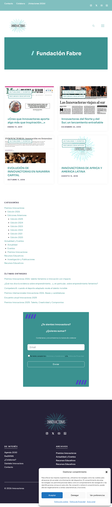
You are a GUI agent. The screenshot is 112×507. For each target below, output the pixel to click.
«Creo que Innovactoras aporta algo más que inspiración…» (28, 120)
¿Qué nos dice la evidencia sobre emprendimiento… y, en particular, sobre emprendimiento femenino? (51, 283)
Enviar (56, 364)
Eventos (11, 248)
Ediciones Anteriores (17, 215)
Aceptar (52, 495)
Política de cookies (61, 502)
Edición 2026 (14, 211)
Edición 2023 (17, 226)
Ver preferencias (97, 495)
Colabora (20, 3)
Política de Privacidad (78, 502)
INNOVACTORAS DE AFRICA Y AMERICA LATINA (81, 169)
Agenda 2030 (10, 452)
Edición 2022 (17, 230)
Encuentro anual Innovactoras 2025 (20, 297)
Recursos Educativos (20, 96)
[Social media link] (91, 5)
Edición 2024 (17, 222)
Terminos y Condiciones (56, 356)
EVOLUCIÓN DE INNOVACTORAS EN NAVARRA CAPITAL (29, 171)
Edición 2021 (16, 233)
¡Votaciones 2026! (36, 3)
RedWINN (9, 456)
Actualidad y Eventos (20, 92)
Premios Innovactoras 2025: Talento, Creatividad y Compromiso (34, 302)
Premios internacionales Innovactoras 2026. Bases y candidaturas (34, 293)
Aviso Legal (91, 502)
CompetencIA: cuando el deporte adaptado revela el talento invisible (35, 288)
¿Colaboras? (10, 460)
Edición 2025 (17, 219)
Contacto (8, 3)
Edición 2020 (17, 237)
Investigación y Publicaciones (21, 259)
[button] (106, 472)
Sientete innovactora (13, 463)
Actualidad (12, 245)
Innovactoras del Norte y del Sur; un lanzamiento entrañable (82, 120)
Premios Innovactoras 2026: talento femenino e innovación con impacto (37, 279)
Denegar (75, 495)
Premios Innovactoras (14, 208)
